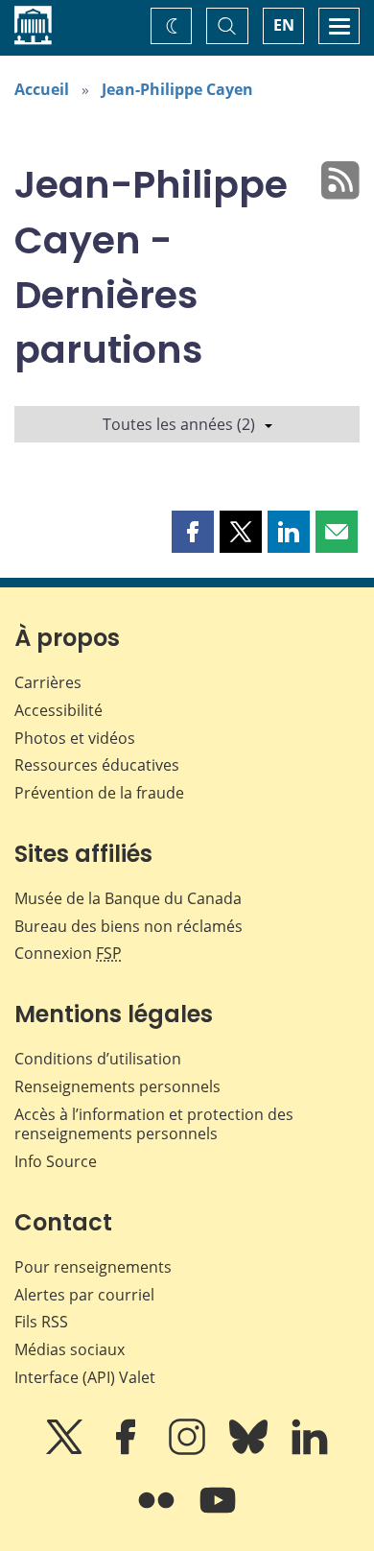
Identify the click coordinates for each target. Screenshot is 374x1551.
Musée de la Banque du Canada (128, 898)
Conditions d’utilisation (97, 1058)
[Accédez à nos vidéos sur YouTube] (217, 1513)
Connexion (68, 953)
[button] (193, 532)
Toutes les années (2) (179, 424)
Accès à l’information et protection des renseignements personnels (153, 1124)
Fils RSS (41, 1321)
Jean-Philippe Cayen (177, 89)
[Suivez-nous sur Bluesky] (250, 1450)
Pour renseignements (93, 1266)
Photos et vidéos (74, 738)
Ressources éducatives (96, 765)
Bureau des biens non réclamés (128, 926)
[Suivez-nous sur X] (66, 1450)
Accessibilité (58, 710)
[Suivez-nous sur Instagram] (189, 1450)
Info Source (55, 1161)
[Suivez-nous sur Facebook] (127, 1450)
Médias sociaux (69, 1349)
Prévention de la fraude (99, 792)
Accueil (41, 89)
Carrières (48, 682)
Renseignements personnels (117, 1086)
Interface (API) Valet (84, 1377)
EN (283, 25)
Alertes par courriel (84, 1294)
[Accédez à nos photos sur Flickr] (158, 1513)
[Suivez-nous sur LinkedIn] (310, 1450)
